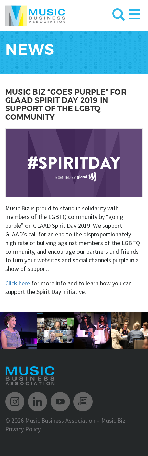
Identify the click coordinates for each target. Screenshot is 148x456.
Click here (17, 283)
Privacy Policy (23, 429)
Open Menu (134, 13)
